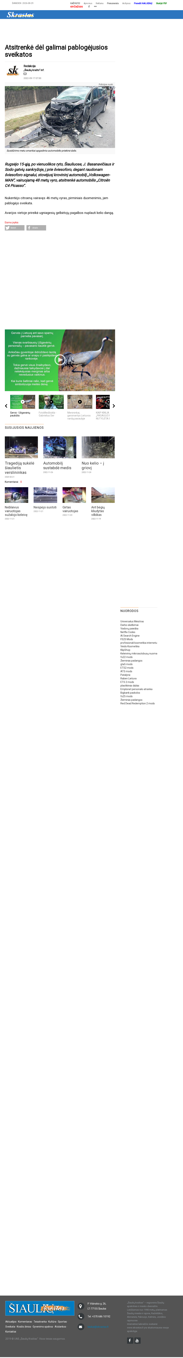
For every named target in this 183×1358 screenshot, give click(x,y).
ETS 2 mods (127, 682)
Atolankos (154, 23)
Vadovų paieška (129, 628)
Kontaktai (10, 1331)
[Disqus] (60, 280)
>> (166, 23)
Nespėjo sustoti (45, 507)
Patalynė (125, 674)
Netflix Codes (127, 632)
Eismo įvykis (11, 222)
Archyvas (126, 3)
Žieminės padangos (131, 660)
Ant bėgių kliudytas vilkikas (98, 511)
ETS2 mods (126, 667)
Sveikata (101, 23)
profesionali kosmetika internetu (138, 642)
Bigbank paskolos (130, 692)
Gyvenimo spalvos (43, 1326)
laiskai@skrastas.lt (98, 1326)
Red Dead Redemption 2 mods (137, 703)
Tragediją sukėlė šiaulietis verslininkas (19, 468)
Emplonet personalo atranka (136, 689)
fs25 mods (126, 696)
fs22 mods (126, 657)
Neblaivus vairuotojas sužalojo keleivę (16, 511)
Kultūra (72, 23)
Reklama (99, 3)
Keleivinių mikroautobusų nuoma (138, 653)
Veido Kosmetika (129, 646)
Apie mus (88, 3)
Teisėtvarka (56, 23)
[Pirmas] (20, 14)
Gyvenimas (137, 23)
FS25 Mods (126, 639)
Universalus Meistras (132, 621)
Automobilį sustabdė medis (57, 465)
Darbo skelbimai (129, 625)
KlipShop (125, 650)
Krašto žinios (118, 23)
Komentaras (25, 1321)
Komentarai (37, 23)
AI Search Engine (130, 635)
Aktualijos (20, 23)
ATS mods (126, 671)
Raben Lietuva (128, 678)
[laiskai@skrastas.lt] (25, 73)
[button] (14, 227)
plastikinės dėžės (129, 685)
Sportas (86, 23)
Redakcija (30, 66)
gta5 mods (126, 664)
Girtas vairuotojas (70, 509)
